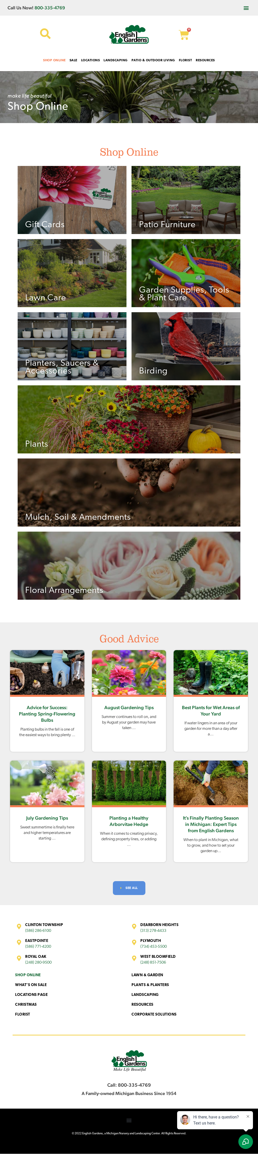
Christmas (26, 1005)
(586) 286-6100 (38, 931)
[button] (246, 8)
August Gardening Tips (129, 707)
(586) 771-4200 (38, 947)
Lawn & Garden (147, 975)
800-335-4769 (50, 7)
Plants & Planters (150, 985)
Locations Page (31, 995)
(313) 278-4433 (153, 931)
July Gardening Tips (47, 818)
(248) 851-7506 (153, 963)
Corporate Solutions (154, 1015)
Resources (142, 1005)
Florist (22, 1015)
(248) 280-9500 (38, 963)
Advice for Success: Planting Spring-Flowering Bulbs (47, 714)
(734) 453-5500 (153, 947)
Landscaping (145, 995)
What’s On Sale (31, 985)
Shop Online (28, 975)
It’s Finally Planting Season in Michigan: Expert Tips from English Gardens (211, 824)
